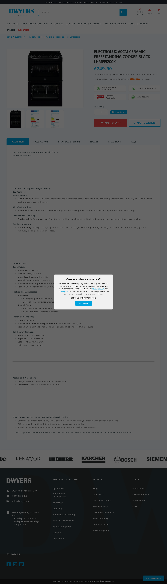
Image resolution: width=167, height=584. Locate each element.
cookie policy (64, 291)
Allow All (83, 303)
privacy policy (98, 289)
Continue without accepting (83, 298)
